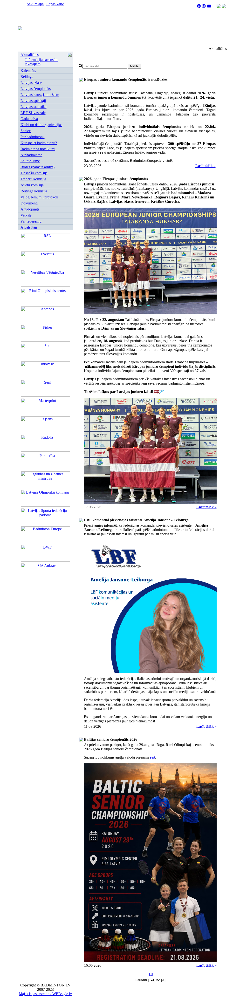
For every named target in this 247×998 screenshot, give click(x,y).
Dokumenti (29, 203)
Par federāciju (31, 221)
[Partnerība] (45, 469)
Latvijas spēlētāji (33, 101)
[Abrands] (45, 322)
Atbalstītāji (29, 227)
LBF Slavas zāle (33, 113)
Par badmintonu (33, 137)
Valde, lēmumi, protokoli (39, 197)
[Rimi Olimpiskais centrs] (45, 304)
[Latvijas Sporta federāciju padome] (45, 524)
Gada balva (29, 119)
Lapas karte (55, 4)
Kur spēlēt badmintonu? (39, 143)
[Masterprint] (45, 414)
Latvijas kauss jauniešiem (40, 95)
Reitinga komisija (34, 191)
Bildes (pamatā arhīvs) (38, 167)
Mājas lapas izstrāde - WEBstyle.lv (45, 994)
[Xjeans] (45, 432)
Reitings (27, 77)
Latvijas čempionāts (36, 89)
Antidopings (30, 209)
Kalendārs (28, 70)
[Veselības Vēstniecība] (45, 285)
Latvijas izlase (31, 83)
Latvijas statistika (34, 107)
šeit (152, 757)
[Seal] (45, 395)
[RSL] (45, 249)
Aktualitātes (30, 55)
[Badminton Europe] (45, 542)
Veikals (26, 215)
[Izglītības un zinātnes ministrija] (45, 487)
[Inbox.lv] (45, 377)
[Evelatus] (45, 267)
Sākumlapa (35, 4)
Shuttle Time (30, 161)
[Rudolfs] (45, 450)
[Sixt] (45, 359)
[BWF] (45, 560)
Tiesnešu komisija (34, 173)
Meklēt (134, 66)
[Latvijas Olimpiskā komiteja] (45, 505)
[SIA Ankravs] (45, 579)
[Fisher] (45, 340)
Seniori (26, 131)
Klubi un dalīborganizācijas (41, 125)
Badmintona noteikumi (38, 149)
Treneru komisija (33, 179)
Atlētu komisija (32, 185)
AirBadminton (31, 155)
